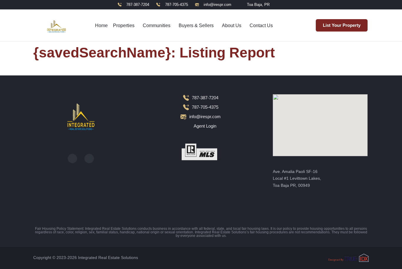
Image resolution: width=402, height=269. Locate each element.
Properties (123, 25)
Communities (156, 25)
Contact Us (261, 25)
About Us (231, 25)
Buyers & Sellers (196, 25)
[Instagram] (89, 158)
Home (101, 25)
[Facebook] (72, 158)
